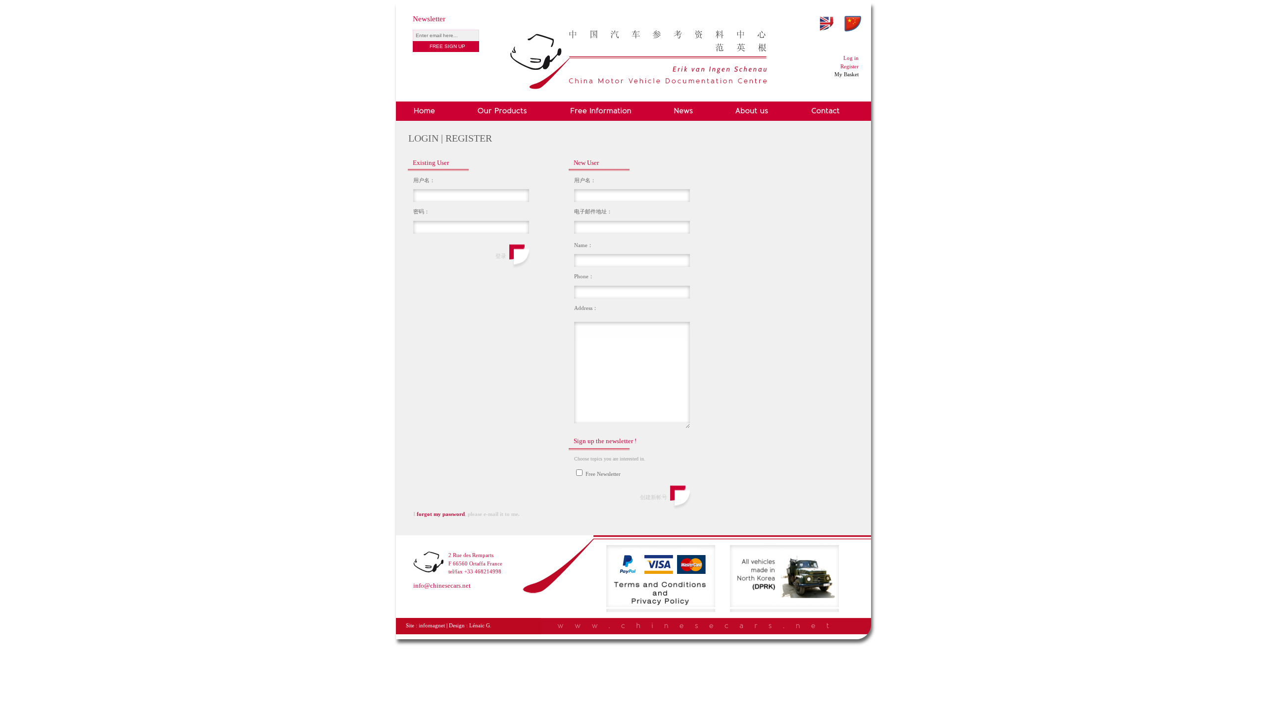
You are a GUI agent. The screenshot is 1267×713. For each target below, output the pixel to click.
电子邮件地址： (593, 211)
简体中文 (852, 24)
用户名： (424, 180)
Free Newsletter (602, 474)
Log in (851, 58)
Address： (586, 308)
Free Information (600, 111)
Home (426, 111)
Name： (583, 245)
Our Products (502, 111)
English (827, 24)
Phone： (584, 276)
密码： (421, 211)
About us (752, 111)
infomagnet (432, 625)
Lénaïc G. (480, 625)
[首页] (638, 38)
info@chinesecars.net (442, 585)
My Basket (846, 74)
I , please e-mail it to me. (466, 514)
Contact (826, 111)
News (684, 111)
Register (849, 66)
